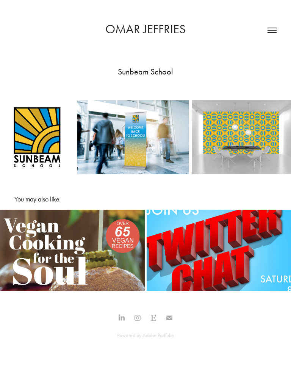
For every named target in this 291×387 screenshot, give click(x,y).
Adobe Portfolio (158, 335)
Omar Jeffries (145, 29)
